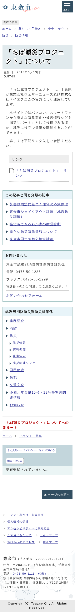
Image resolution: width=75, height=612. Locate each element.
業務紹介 (17, 321)
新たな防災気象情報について (33, 231)
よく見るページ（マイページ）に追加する (31, 450)
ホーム (7, 28)
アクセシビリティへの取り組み (28, 528)
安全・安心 (56, 28)
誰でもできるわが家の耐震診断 (35, 224)
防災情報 (21, 35)
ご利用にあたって (19, 535)
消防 (13, 328)
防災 (5, 35)
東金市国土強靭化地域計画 (32, 239)
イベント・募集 (30, 436)
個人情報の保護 (18, 521)
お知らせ (17, 405)
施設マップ (50, 542)
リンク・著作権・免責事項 (25, 514)
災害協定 (19, 356)
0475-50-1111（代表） (30, 573)
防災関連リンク (24, 363)
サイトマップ (49, 535)
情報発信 (19, 349)
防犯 (13, 377)
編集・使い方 (14, 460)
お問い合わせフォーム (24, 295)
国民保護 (17, 370)
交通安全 (17, 385)
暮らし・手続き (30, 28)
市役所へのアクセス (21, 542)
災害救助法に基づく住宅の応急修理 (39, 204)
